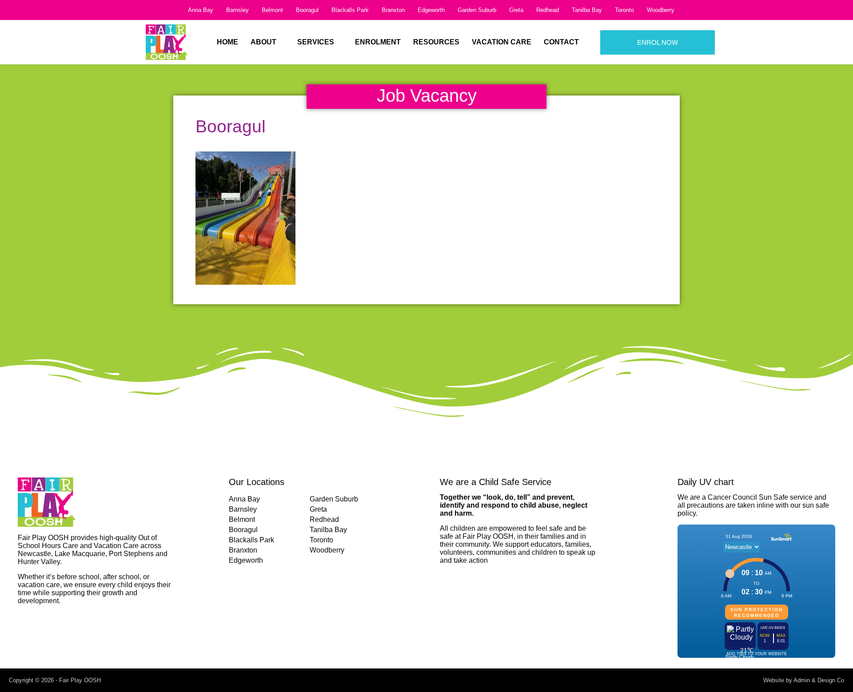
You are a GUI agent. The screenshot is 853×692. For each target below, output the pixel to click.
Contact (561, 42)
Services (315, 42)
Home (227, 42)
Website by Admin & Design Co (803, 680)
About (263, 42)
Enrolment (378, 42)
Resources (436, 42)
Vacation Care (501, 42)
